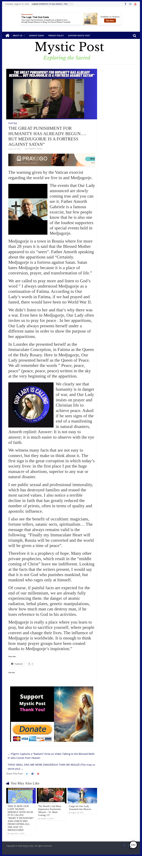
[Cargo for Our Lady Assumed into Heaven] (82, 789)
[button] (133, 846)
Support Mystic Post (79, 35)
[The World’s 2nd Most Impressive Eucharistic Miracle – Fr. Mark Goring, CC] (51, 789)
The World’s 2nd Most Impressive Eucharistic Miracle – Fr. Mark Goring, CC (49, 811)
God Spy (12, 123)
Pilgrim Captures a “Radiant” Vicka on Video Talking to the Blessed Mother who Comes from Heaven (51, 756)
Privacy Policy (56, 35)
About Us (17, 35)
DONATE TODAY (36, 35)
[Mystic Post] (7, 35)
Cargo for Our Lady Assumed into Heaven (80, 808)
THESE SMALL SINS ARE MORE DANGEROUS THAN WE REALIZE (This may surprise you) (51, 766)
